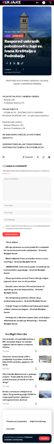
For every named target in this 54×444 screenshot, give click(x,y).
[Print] (49, 157)
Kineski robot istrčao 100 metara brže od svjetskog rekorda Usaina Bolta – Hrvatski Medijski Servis (24, 290)
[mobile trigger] (49, 3)
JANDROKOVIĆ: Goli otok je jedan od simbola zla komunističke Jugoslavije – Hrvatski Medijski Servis (26, 270)
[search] (33, 2)
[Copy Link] (22, 63)
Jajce (8, 36)
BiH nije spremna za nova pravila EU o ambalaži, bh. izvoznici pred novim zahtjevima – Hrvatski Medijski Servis (26, 250)
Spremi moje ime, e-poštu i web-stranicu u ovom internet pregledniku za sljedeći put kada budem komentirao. (28, 227)
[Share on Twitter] (14, 63)
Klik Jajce (12, 2)
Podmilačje (17, 36)
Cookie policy (18, 440)
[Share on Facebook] (10, 63)
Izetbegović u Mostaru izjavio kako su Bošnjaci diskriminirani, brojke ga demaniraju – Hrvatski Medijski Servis (27, 321)
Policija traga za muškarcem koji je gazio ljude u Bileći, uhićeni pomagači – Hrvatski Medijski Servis (26, 309)
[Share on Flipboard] (18, 63)
